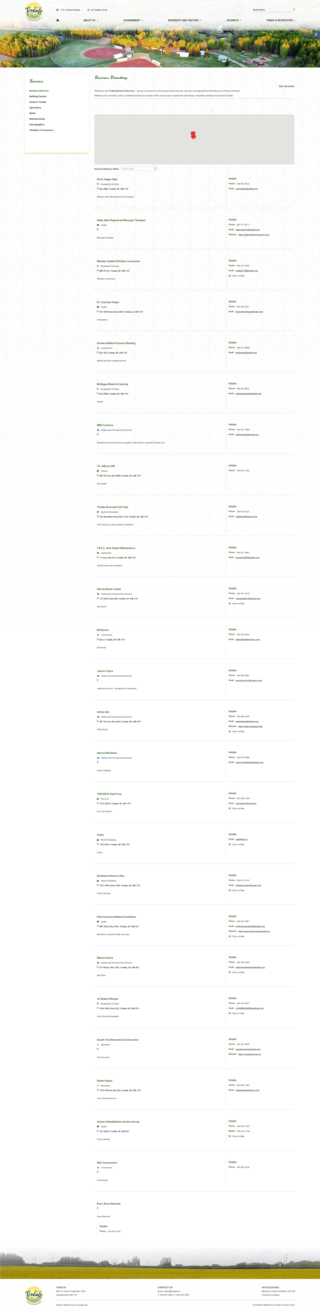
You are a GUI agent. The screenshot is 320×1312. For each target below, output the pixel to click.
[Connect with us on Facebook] (317, 34)
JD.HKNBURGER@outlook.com (250, 1008)
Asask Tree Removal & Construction (117, 1039)
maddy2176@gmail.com (247, 271)
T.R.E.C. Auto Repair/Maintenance (116, 548)
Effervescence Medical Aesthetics (116, 916)
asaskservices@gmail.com (248, 1049)
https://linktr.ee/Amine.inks (250, 726)
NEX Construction (107, 1162)
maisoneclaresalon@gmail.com (250, 967)
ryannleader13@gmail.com (248, 598)
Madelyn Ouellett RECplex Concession (118, 261)
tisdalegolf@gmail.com (246, 516)
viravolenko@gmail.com (247, 189)
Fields (100, 834)
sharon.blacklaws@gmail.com (249, 762)
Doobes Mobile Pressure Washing (116, 343)
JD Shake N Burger (107, 998)
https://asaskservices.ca (249, 1054)
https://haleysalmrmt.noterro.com (253, 235)
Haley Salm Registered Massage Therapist (121, 220)
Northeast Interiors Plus (110, 875)
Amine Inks (103, 711)
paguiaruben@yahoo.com (247, 1090)
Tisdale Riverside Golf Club (112, 507)
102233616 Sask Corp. (109, 793)
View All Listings (286, 86)
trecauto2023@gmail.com (248, 557)
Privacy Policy (288, 1305)
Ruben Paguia (104, 1080)
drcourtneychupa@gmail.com (249, 312)
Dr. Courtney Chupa (108, 302)
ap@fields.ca (242, 839)
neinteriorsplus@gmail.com (248, 885)
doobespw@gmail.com (246, 353)
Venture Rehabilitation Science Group (118, 1121)
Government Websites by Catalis (267, 1305)
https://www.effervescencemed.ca (254, 931)
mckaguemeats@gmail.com (249, 394)
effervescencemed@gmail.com (250, 926)
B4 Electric (103, 630)
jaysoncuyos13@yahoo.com (249, 680)
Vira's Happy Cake (107, 179)
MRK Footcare (105, 425)
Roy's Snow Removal (108, 1203)
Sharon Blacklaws (107, 752)
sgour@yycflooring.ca (246, 803)
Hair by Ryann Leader (109, 589)
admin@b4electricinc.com (248, 639)
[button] (293, 9)
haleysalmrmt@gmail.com (248, 230)
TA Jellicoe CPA (106, 466)
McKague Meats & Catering (112, 384)
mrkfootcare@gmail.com (247, 435)
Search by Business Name (106, 169)
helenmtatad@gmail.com (247, 721)
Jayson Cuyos (105, 670)
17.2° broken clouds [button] (70, 10)
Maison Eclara (105, 957)
